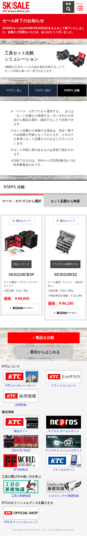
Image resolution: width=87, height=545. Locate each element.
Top (3, 41)
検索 (68, 7)
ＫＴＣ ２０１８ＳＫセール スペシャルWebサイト (16, 7)
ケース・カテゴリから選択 (21, 201)
